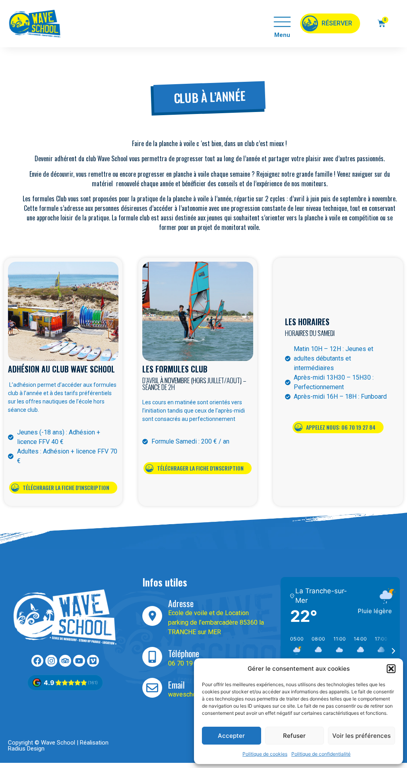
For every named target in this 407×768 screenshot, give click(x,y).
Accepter (231, 735)
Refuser (294, 735)
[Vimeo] (93, 661)
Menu (282, 35)
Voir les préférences (361, 735)
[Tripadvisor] (65, 661)
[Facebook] (37, 661)
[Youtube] (79, 661)
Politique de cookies (264, 754)
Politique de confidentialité (321, 754)
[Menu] (282, 22)
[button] (391, 669)
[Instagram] (51, 661)
